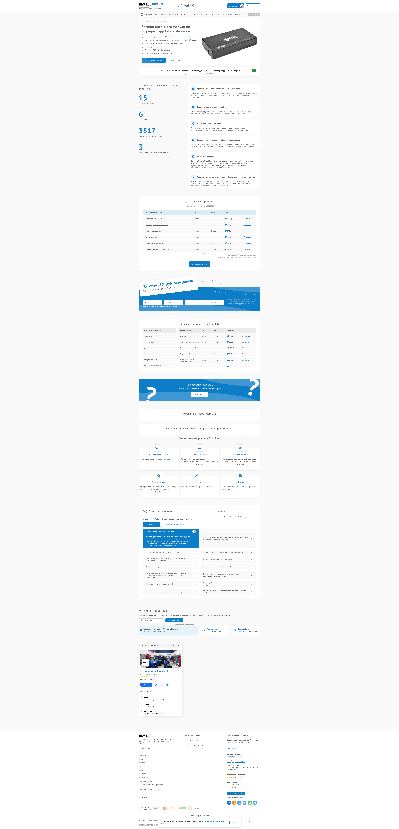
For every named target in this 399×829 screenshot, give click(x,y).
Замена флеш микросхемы (155, 243)
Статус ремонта (254, 14)
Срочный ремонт (165, 14)
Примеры (142, 755)
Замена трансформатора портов (158, 249)
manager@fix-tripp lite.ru (236, 762)
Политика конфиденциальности (199, 816)
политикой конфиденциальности (168, 306)
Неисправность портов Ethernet (190, 348)
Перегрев (183, 336)
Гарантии (204, 14)
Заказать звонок (199, 395)
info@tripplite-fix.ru (234, 756)
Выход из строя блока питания (190, 342)
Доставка (196, 14)
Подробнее (199, 464)
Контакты (238, 14)
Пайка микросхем (152, 237)
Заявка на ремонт (227, 14)
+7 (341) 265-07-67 (187, 5)
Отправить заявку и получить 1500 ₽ (204, 303)
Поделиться (229, 803)
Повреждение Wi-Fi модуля (189, 354)
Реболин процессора (153, 231)
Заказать (247, 219)
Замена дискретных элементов (157, 225)
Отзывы (189, 14)
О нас (182, 14)
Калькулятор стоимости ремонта (151, 785)
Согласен (234, 822)
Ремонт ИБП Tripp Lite (192, 741)
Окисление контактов (187, 367)
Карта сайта (143, 798)
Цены (175, 14)
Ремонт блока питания (154, 219)
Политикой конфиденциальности (185, 624)
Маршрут (148, 684)
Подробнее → (247, 336)
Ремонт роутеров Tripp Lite (194, 745)
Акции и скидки (214, 14)
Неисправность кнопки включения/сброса (187, 360)
